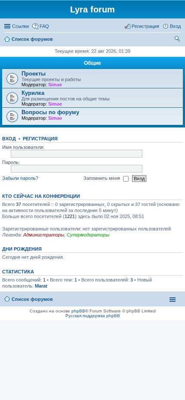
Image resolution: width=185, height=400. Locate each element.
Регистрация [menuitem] (145, 26)
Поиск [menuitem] (178, 39)
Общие (92, 63)
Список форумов (32, 299)
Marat (41, 285)
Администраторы (43, 234)
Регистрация (40, 138)
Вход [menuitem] (175, 26)
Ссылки (20, 26)
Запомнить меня (102, 178)
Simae (55, 84)
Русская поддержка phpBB (92, 315)
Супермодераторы (88, 234)
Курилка (33, 93)
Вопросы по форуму (50, 112)
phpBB (78, 311)
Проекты (34, 73)
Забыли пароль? (20, 178)
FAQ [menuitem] (44, 26)
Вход (9, 138)
